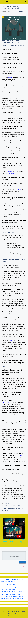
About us (10, 613)
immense (19, 322)
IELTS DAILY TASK (9, 503)
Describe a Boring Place (8, 584)
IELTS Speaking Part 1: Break (13, 505)
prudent (20, 455)
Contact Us (22, 611)
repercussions (6, 402)
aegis (10, 340)
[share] (23, 527)
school (10, 78)
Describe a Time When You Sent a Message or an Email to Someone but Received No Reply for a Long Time (12, 596)
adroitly (10, 171)
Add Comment (22, 562)
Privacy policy (17, 613)
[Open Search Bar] (25, 1)
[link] (5, 528)
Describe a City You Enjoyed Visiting (12, 592)
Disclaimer (16, 611)
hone (19, 190)
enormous (10, 173)
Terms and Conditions (8, 611)
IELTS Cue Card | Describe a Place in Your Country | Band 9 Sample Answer (14, 528)
